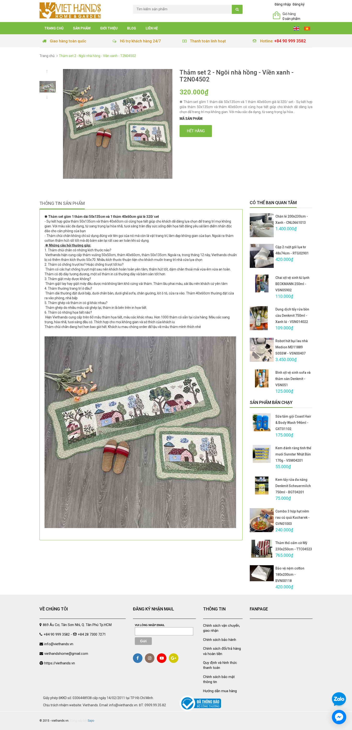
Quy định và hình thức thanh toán (220, 665)
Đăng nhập (283, 4)
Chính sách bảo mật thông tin (219, 679)
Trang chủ (53, 28)
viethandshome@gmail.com (66, 653)
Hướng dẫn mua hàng (220, 691)
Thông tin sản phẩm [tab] (62, 203)
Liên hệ (152, 28)
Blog (131, 28)
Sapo (91, 720)
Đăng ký (299, 4)
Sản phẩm (82, 28)
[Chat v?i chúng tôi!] (339, 717)
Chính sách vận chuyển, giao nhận (221, 628)
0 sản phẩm (291, 19)
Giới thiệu (109, 28)
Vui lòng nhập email (150, 625)
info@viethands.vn (58, 644)
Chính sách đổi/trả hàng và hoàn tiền (222, 651)
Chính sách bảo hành (219, 640)
